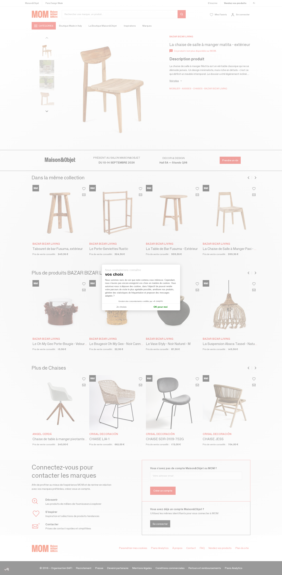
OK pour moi (161, 307)
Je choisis (121, 307)
